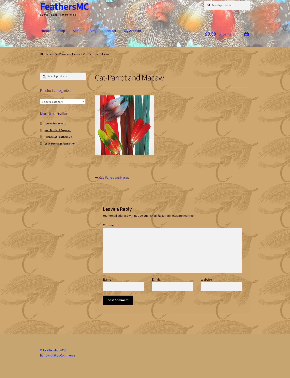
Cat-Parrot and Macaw (67, 54)
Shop (61, 30)
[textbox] (62, 102)
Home (45, 30)
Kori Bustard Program (58, 130)
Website (206, 279)
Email (157, 279)
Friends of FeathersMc (58, 137)
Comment (111, 225)
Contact (110, 30)
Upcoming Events (55, 123)
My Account (132, 30)
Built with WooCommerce (57, 355)
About (77, 30)
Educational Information (60, 143)
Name (108, 279)
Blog (93, 30)
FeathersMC (64, 6)
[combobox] (63, 101)
